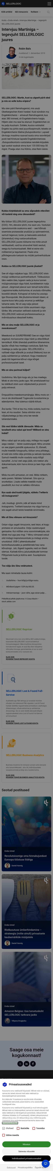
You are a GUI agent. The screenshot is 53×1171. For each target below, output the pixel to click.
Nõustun (26, 1144)
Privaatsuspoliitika (25, 1167)
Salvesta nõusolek (26, 1151)
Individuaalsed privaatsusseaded (26, 1158)
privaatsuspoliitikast (10, 1123)
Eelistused (11, 1168)
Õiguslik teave (40, 1167)
